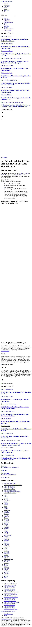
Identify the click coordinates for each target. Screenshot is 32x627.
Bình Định (6, 540)
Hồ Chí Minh (7, 560)
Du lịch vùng (7, 5)
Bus (4, 11)
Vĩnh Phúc (6, 516)
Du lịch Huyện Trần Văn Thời (11, 597)
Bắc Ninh (6, 518)
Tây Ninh (6, 555)
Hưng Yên (6, 522)
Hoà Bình (6, 508)
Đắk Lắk (6, 549)
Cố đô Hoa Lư (5, 477)
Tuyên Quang (7, 500)
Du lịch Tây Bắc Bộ (9, 486)
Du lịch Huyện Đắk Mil (9, 586)
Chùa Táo (4, 470)
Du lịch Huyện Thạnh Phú (10, 598)
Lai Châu (6, 504)
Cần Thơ (6, 572)
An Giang (6, 569)
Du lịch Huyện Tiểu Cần (9, 587)
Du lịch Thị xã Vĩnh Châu (10, 585)
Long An (6, 561)
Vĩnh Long (6, 567)
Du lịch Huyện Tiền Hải (9, 589)
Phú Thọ (6, 515)
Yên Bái (6, 507)
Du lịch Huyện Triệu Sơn (9, 599)
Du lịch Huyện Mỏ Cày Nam (10, 609)
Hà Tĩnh (6, 531)
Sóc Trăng (6, 575)
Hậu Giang (6, 573)
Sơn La (5, 506)
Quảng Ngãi (6, 539)
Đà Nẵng (6, 536)
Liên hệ (5, 9)
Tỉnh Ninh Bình (4, 474)
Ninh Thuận (6, 544)
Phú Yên (6, 541)
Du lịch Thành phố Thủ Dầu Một (11, 602)
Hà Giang (6, 496)
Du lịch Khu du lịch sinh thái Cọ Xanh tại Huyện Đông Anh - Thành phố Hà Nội (16, 444)
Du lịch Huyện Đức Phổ (9, 606)
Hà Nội (5, 495)
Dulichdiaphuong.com (6, 619)
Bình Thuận (6, 545)
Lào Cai (5, 502)
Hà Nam (6, 524)
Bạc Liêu (6, 576)
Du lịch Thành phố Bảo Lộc (10, 583)
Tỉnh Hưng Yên (4, 467)
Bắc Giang (6, 514)
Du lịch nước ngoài (8, 22)
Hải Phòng (6, 520)
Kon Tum (6, 547)
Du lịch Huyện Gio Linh (9, 605)
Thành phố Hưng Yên (13, 467)
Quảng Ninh (6, 512)
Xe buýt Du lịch (7, 30)
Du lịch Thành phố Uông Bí (10, 594)
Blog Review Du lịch (9, 28)
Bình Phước (6, 553)
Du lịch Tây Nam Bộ (9, 487)
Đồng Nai (6, 557)
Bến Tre (5, 564)
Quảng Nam (6, 537)
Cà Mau (5, 577)
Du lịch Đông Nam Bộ (10, 493)
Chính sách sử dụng (8, 614)
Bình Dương (7, 556)
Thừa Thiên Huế (7, 535)
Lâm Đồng (6, 552)
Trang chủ (6, 3)
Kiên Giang (6, 571)
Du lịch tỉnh (6, 6)
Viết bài (5, 7)
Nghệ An (6, 529)
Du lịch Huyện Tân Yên (9, 603)
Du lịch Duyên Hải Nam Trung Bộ (13, 485)
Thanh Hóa (6, 528)
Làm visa (6, 27)
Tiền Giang (6, 563)
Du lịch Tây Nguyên (9, 489)
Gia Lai (5, 548)
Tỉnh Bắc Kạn (4, 157)
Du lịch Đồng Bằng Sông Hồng (12, 491)
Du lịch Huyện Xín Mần (9, 607)
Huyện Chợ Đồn (25, 173)
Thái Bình (6, 523)
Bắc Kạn (6, 499)
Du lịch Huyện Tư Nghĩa (9, 593)
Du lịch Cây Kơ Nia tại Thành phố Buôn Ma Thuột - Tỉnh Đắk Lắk (14, 40)
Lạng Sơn (6, 511)
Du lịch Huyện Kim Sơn (9, 590)
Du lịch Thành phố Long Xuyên (11, 591)
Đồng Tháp (6, 568)
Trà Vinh (6, 565)
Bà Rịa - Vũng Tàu (8, 559)
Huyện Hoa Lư (12, 474)
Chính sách (6, 10)
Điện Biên (6, 503)
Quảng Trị (6, 533)
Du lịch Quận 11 (7, 595)
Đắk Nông (6, 551)
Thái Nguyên (7, 510)
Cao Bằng (6, 498)
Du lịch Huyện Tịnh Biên (10, 601)
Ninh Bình (6, 527)
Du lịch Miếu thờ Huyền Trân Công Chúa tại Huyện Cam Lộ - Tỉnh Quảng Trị (14, 62)
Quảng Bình (6, 532)
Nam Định (6, 526)
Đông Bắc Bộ (17, 174)
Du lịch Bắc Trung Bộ (10, 483)
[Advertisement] (16, 136)
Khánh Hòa (6, 543)
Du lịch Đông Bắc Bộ (10, 490)
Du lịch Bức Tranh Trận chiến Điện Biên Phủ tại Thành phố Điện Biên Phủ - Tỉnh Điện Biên (15, 105)
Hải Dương (6, 519)
